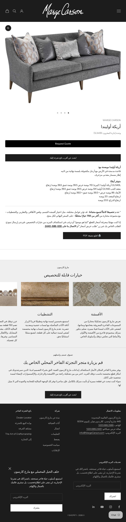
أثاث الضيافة (54, 423)
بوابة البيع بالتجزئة (23, 423)
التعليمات (55, 433)
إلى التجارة (26, 439)
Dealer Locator (24, 417)
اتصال (57, 428)
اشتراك (112, 496)
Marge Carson (112, 120)
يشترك (36, 507)
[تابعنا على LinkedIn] (93, 507)
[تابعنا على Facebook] (119, 507)
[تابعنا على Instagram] (110, 507)
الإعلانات (56, 450)
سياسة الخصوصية (51, 444)
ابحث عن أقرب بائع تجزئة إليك (63, 157)
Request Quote (63, 143)
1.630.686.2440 (94, 428)
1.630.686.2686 (106, 425)
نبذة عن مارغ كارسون (49, 417)
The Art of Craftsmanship (18, 433)
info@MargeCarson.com (91, 432)
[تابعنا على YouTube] (102, 507)
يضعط (57, 439)
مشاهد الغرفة (25, 428)
